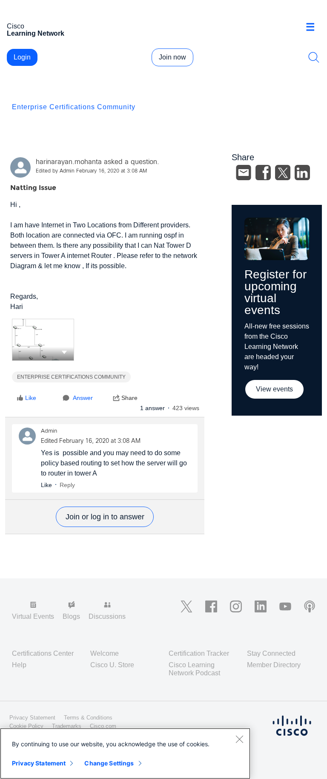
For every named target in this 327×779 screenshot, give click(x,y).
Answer (83, 397)
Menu (313, 27)
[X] (282, 172)
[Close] (239, 739)
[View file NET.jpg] (43, 339)
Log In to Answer (105, 517)
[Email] (243, 172)
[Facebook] (263, 172)
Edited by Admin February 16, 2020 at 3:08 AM (91, 171)
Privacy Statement (39, 763)
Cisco (35, 30)
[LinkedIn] (302, 172)
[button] (64, 352)
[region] (125, 753)
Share (129, 397)
